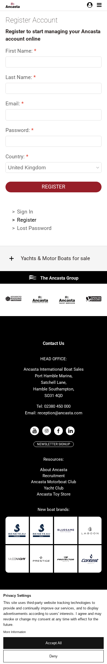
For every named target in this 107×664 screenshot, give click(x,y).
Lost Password (34, 228)
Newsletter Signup (53, 444)
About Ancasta (53, 469)
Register (53, 187)
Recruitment (54, 475)
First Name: (19, 51)
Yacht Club (53, 488)
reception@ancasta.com (60, 412)
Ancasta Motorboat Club (53, 481)
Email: (13, 103)
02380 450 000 (57, 406)
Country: (15, 156)
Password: (18, 130)
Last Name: (19, 77)
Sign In (25, 212)
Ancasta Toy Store (54, 494)
